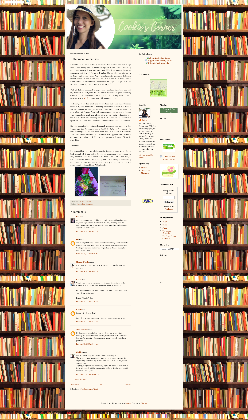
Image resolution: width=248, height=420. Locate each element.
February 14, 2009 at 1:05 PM (87, 231)
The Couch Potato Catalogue (169, 237)
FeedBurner (169, 209)
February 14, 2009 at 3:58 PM (87, 321)
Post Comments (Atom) (89, 389)
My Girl (87, 98)
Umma (79, 279)
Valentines (89, 204)
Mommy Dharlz (82, 261)
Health (79, 204)
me (77, 239)
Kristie (79, 309)
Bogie (164, 221)
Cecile (78, 216)
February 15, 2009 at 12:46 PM (87, 374)
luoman (128, 403)
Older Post (126, 384)
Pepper (165, 228)
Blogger (144, 403)
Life (83, 204)
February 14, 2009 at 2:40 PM (87, 301)
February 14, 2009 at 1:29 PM (87, 253)
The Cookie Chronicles (145, 171)
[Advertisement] (147, 186)
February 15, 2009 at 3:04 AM (87, 344)
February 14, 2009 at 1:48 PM (87, 271)
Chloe (164, 225)
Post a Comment (80, 379)
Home (101, 384)
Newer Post (75, 384)
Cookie (79, 352)
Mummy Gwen (82, 329)
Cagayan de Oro (169, 109)
